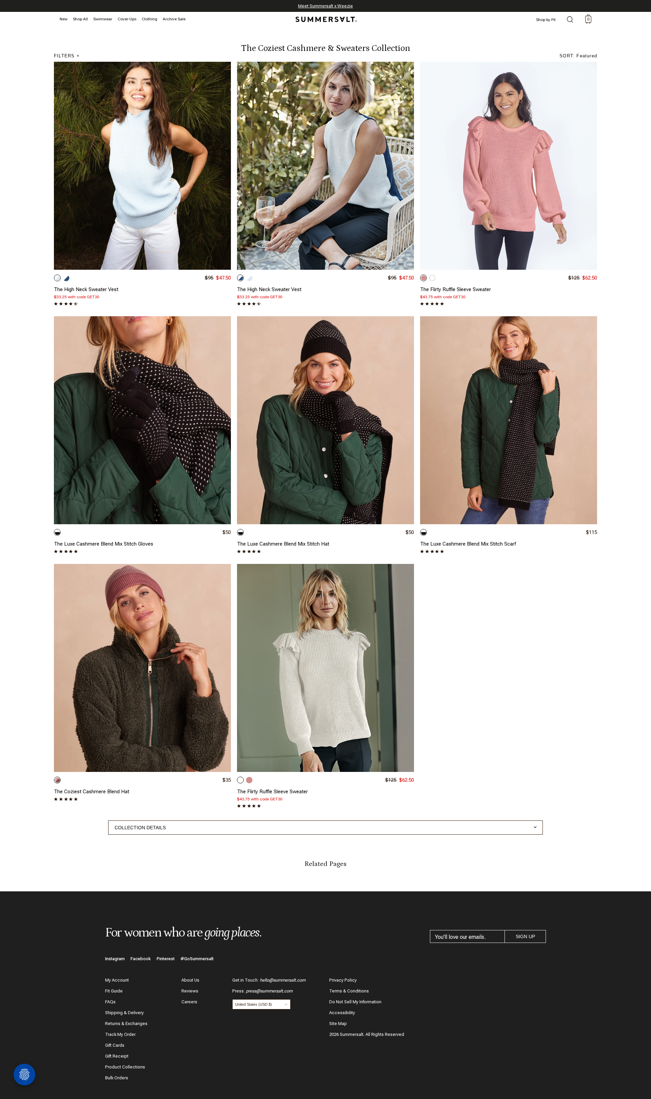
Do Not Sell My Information (355, 1001)
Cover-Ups (127, 19)
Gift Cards (114, 1045)
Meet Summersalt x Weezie (325, 5)
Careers (189, 1001)
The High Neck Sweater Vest (86, 289)
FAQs (110, 1001)
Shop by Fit (546, 19)
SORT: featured (578, 55)
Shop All (80, 19)
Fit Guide (114, 990)
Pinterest (166, 958)
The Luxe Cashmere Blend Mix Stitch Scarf (468, 544)
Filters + (67, 55)
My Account (117, 980)
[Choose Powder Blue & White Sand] (57, 277)
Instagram (115, 958)
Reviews (189, 990)
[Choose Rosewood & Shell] (57, 780)
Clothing (149, 19)
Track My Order (120, 1034)
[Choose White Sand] (432, 277)
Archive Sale (174, 19)
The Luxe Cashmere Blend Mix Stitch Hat (283, 544)
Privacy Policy (343, 980)
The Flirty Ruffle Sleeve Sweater (455, 289)
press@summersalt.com (269, 990)
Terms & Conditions (349, 990)
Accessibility (342, 1012)
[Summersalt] (325, 17)
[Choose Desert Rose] (423, 277)
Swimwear (102, 19)
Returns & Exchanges (126, 1023)
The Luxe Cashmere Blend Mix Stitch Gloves (103, 544)
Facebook (141, 958)
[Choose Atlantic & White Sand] (66, 277)
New (63, 19)
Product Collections (125, 1066)
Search (570, 20)
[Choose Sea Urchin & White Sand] (57, 532)
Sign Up (525, 936)
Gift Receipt (117, 1056)
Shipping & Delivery (124, 1012)
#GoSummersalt (197, 958)
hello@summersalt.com (282, 980)
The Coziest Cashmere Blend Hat (91, 792)
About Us (190, 980)
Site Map (338, 1023)
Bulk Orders (116, 1077)
